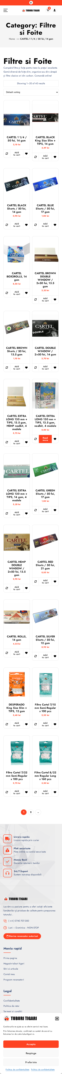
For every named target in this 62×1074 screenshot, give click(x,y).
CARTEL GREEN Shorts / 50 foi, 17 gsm (45, 494)
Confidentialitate (11, 1000)
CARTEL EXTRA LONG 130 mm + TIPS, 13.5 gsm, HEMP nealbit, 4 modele (16, 422)
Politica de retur (11, 1006)
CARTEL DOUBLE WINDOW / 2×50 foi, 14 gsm (45, 351)
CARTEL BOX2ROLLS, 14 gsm (17, 277)
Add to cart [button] (16, 153)
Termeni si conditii (12, 1011)
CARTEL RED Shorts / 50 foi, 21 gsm (45, 565)
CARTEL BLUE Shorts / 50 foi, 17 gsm (45, 209)
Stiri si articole (10, 968)
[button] (57, 1018)
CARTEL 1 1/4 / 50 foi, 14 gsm (36, 38)
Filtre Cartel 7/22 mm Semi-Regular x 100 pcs (16, 776)
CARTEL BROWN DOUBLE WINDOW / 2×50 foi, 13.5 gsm (45, 280)
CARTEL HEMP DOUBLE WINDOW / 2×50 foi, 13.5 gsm (17, 568)
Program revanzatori (13, 979)
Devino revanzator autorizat (23, 936)
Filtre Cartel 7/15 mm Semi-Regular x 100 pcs (45, 708)
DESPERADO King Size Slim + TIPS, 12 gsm (16, 708)
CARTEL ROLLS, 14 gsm (17, 638)
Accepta (31, 1044)
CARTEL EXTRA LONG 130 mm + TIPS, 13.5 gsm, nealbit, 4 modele (45, 421)
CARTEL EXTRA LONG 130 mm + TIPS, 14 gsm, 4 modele (16, 495)
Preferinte (31, 1062)
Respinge (31, 1053)
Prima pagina (10, 958)
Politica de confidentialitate (17, 1069)
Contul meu (9, 974)
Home (12, 38)
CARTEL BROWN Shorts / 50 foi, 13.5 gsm (16, 351)
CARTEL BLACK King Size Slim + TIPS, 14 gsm (45, 141)
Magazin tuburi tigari (13, 963)
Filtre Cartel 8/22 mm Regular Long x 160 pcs (45, 776)
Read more (45, 439)
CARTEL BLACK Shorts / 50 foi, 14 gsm (16, 209)
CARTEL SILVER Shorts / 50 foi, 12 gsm (45, 640)
